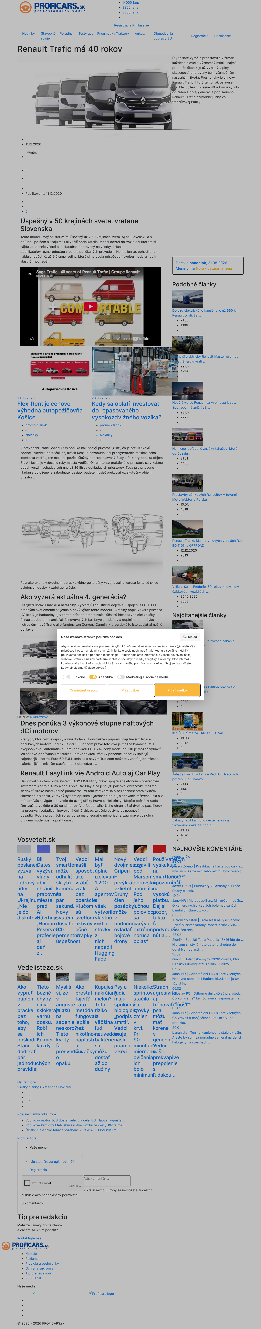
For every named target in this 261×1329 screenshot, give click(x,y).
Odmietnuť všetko (84, 690)
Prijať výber (130, 690)
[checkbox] (73, 677)
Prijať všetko (177, 690)
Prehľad (191, 637)
